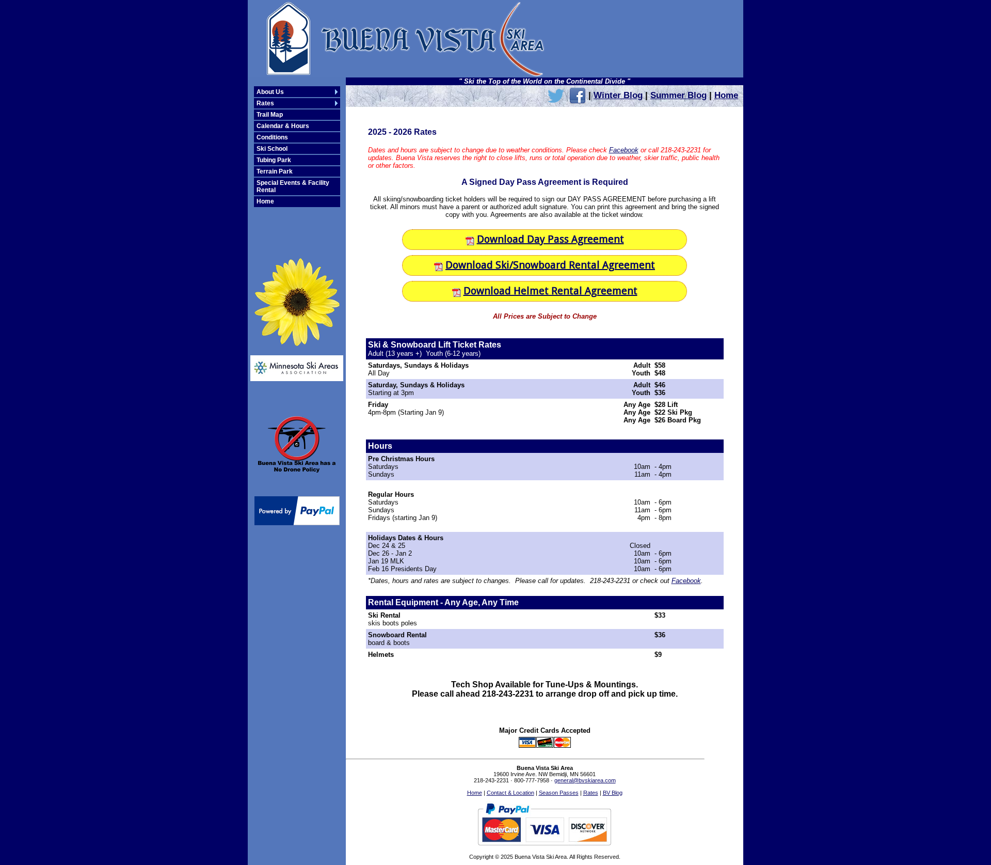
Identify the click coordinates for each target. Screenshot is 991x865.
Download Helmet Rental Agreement (550, 291)
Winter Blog (618, 95)
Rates (590, 793)
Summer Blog (678, 95)
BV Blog (612, 793)
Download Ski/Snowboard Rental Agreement (550, 265)
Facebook (623, 150)
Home (726, 95)
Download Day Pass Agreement (550, 239)
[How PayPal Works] (297, 522)
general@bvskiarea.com (585, 780)
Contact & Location (510, 793)
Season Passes (559, 793)
